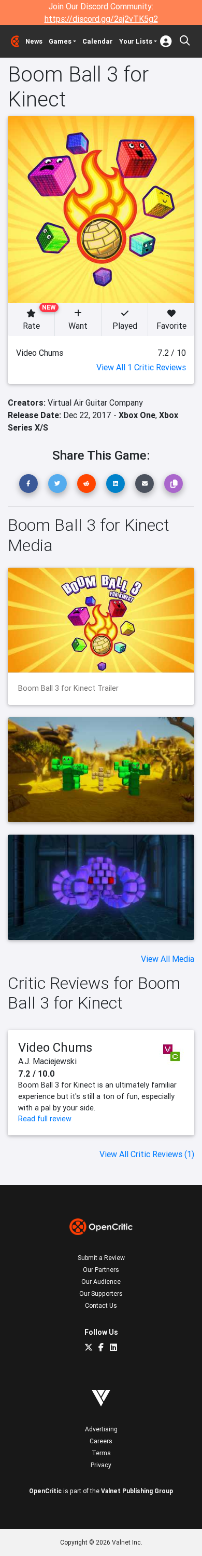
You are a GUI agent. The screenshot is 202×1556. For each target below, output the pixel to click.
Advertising (101, 1429)
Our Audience (101, 1281)
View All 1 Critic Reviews (141, 367)
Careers (101, 1441)
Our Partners (101, 1269)
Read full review (44, 1118)
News (33, 41)
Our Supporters (101, 1293)
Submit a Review (101, 1258)
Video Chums (55, 1047)
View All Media (167, 959)
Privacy (101, 1465)
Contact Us (101, 1305)
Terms (101, 1453)
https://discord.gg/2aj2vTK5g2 (101, 19)
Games (60, 41)
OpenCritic (45, 1491)
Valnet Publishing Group (137, 1491)
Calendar (97, 41)
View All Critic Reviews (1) (146, 1154)
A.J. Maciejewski (47, 1061)
